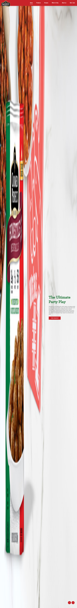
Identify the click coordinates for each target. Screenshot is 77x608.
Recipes (46, 3)
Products (38, 3)
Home (31, 3)
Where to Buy (55, 3)
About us (64, 3)
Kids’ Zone (72, 3)
